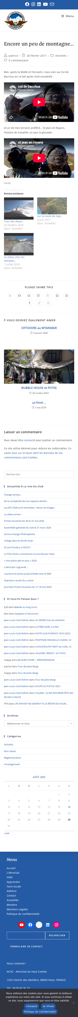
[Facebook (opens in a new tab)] (27, 4)
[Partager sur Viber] (47, 295)
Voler (10, 877)
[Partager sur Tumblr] (29, 303)
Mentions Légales (17, 909)
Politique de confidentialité (23, 914)
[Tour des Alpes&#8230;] (19, 208)
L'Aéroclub (13, 872)
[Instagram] (56, 925)
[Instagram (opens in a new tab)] (33, 4)
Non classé (10, 751)
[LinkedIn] (47, 925)
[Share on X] (10, 295)
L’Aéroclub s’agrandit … (16, 567)
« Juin (7, 833)
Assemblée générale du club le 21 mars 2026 (27, 527)
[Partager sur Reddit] (66, 295)
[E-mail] (39, 925)
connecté (29, 440)
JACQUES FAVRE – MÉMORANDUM (36, 659)
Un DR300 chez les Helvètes (50, 620)
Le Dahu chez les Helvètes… (14, 258)
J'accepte (31, 1006)
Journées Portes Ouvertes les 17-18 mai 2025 (28, 587)
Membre (12, 904)
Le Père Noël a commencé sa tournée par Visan (29, 554)
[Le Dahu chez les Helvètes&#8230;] (19, 244)
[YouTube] (21, 925)
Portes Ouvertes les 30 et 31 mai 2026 (24, 520)
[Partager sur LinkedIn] (38, 295)
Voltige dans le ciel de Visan (18, 540)
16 (69, 806)
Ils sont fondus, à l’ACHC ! (17, 547)
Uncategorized (12, 764)
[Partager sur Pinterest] (28, 295)
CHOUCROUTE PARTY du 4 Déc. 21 (53, 646)
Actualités (13, 900)
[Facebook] (30, 925)
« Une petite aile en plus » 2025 (20, 560)
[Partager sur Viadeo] (39, 303)
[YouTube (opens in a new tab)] (45, 4)
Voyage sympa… (13, 494)
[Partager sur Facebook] (19, 295)
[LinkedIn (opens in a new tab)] (39, 4)
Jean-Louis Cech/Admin (16, 620)
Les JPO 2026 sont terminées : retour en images (29, 507)
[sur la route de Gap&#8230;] (52, 205)
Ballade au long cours (25, 607)
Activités (60, 55)
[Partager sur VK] (57, 295)
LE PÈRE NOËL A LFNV (47, 626)
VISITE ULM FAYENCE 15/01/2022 (52, 633)
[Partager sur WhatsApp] (48, 303)
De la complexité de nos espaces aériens (25, 501)
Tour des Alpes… (14, 221)
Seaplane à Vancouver (26, 613)
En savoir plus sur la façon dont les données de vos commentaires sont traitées (37, 453)
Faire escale (14, 886)
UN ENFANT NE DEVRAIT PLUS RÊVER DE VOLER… (41, 703)
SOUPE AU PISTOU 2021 (48, 686)
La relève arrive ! (12, 514)
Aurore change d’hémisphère (19, 534)
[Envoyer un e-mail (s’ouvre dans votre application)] (51, 4)
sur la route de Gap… (50, 216)
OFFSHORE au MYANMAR (39, 328)
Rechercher (57, 935)
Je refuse (48, 1006)
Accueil (11, 868)
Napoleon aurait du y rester (19, 580)
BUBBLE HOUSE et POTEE (39, 388)
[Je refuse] (73, 1003)
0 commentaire (18, 60)
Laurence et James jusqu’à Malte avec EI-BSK (27, 573)
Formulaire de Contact (26, 946)
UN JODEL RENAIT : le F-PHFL (50, 653)
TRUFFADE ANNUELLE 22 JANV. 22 (53, 640)
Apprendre (13, 882)
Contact (11, 895)
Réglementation (12, 757)
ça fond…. (39, 403)
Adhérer (12, 891)
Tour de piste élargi (28, 666)
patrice (13, 55)
